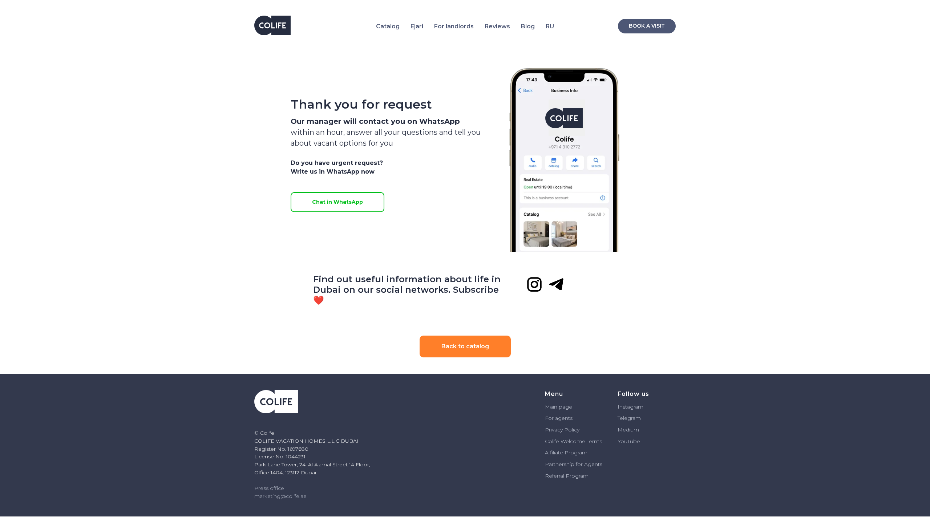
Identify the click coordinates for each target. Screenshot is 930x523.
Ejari (417, 26)
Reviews (497, 26)
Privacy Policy (562, 429)
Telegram (629, 418)
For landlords (454, 26)
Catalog (388, 26)
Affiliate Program (566, 452)
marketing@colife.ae (280, 496)
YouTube (629, 441)
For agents (559, 418)
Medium (628, 429)
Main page (558, 407)
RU (550, 26)
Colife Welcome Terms (573, 441)
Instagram (630, 407)
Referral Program (567, 476)
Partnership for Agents (573, 464)
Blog (528, 26)
